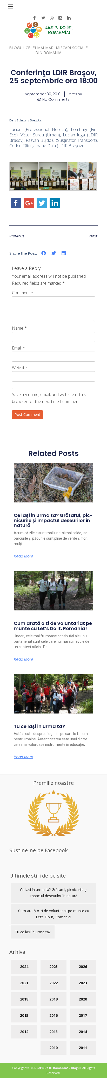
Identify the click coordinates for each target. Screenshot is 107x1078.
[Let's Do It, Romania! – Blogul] (48, 36)
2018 (24, 999)
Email (18, 348)
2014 (83, 1031)
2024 (24, 966)
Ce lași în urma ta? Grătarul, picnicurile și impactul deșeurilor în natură (53, 520)
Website (19, 367)
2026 (83, 966)
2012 (24, 1031)
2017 (83, 1015)
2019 (53, 999)
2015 (24, 1015)
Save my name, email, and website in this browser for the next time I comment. (49, 398)
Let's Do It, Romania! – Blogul (59, 1068)
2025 (53, 966)
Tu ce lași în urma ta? (39, 726)
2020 (83, 999)
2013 (53, 1031)
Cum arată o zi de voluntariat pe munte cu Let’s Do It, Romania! (53, 626)
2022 (53, 982)
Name (19, 328)
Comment (22, 293)
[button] (44, 253)
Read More (23, 556)
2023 (83, 982)
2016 (53, 1015)
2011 (83, 1047)
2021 (24, 982)
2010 (53, 1047)
